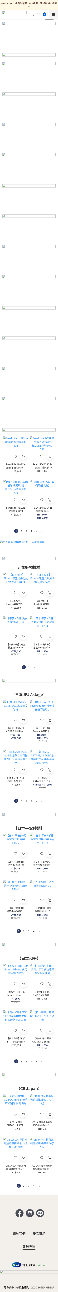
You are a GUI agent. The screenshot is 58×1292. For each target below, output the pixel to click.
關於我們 (19, 1233)
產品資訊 (39, 1233)
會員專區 (29, 1246)
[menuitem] (16, 531)
